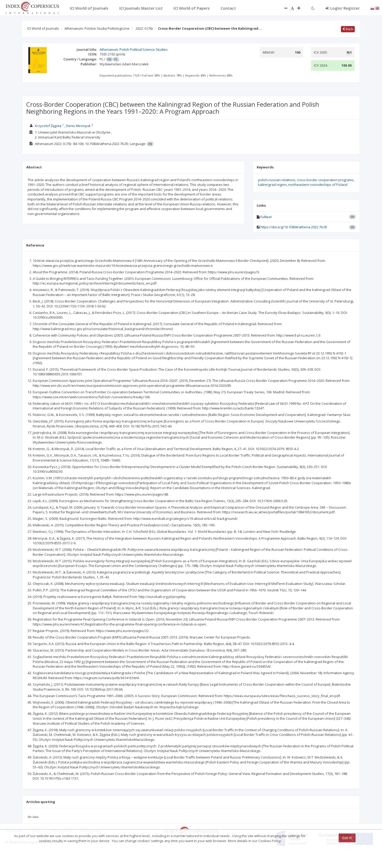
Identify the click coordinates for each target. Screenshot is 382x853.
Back (349, 29)
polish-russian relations (276, 180)
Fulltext (266, 216)
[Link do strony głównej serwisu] (32, 7)
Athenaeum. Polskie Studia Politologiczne (96, 28)
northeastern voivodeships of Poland (317, 184)
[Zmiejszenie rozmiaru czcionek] (283, 8)
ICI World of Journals (43, 28)
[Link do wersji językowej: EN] (377, 7)
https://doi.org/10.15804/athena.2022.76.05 (293, 227)
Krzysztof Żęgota (48, 125)
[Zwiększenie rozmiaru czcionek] (301, 8)
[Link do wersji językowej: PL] (372, 7)
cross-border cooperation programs (325, 180)
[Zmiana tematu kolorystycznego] (313, 8)
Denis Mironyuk (78, 125)
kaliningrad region (272, 184)
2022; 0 (144, 28)
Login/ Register (345, 8)
